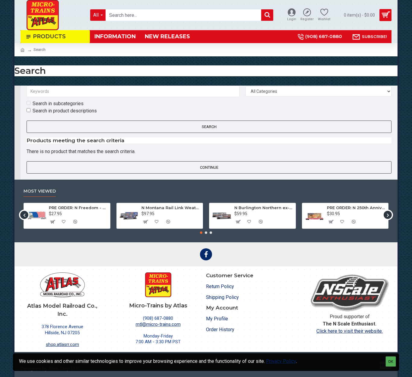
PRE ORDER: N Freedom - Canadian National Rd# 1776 (78, 207)
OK (390, 361)
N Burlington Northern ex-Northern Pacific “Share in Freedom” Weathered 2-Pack (263, 207)
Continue (209, 167)
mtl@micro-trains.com (158, 324)
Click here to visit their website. (349, 331)
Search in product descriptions (65, 111)
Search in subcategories (58, 103)
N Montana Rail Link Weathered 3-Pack (171, 207)
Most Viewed (40, 191)
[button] (24, 215)
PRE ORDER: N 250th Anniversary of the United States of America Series (356, 207)
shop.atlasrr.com (62, 344)
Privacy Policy (281, 361)
